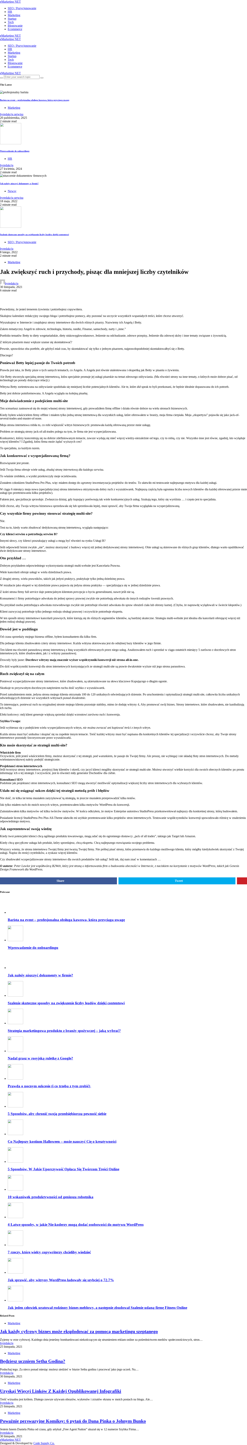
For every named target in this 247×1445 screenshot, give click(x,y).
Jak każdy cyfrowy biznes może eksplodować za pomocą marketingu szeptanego (79, 1331)
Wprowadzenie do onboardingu (14, 151)
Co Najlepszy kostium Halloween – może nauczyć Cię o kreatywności (62, 1141)
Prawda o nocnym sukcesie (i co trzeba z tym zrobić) (49, 1086)
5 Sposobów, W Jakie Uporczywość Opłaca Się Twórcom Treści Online (63, 1169)
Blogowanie (15, 25)
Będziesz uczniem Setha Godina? (32, 1361)
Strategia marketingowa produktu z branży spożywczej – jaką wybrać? (64, 1031)
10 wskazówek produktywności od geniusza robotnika (50, 1197)
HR (10, 11)
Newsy (12, 191)
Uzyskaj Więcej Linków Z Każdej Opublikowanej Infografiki (60, 1391)
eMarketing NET (10, 1)
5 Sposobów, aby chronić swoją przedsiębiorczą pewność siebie (57, 1114)
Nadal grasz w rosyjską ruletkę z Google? (40, 1058)
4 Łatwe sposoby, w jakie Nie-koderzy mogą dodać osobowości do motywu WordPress (76, 1225)
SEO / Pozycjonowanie (22, 8)
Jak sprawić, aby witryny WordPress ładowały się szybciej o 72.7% (61, 1280)
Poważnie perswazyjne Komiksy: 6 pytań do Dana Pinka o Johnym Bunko (73, 1421)
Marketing (14, 15)
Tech (11, 22)
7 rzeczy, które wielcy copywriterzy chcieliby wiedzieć (49, 1252)
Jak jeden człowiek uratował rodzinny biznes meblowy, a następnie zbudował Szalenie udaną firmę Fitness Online (97, 1308)
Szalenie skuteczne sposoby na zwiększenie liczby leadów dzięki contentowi (34, 234)
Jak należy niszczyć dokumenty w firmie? (19, 183)
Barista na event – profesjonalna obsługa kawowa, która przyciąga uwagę (34, 100)
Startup (12, 18)
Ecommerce (15, 29)
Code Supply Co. (44, 1443)
